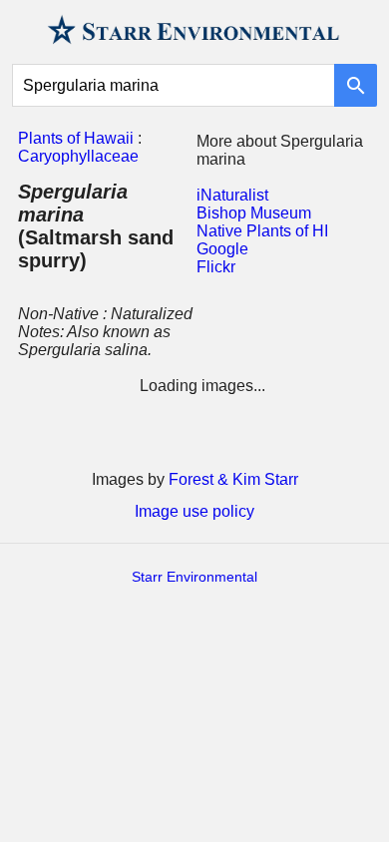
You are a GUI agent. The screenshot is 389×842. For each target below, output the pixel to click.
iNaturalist (232, 195)
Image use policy (194, 511)
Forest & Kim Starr (233, 479)
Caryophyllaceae (78, 156)
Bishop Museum (253, 213)
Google (222, 248)
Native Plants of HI (262, 230)
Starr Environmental (194, 577)
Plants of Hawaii (76, 138)
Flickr (215, 266)
